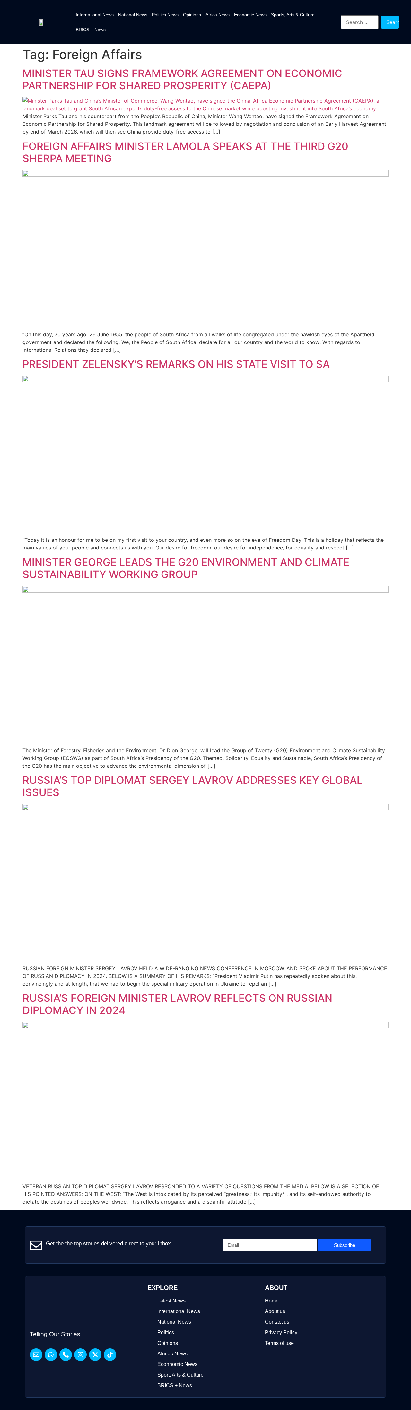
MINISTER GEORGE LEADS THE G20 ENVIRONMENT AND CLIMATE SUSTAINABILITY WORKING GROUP (185, 568)
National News (132, 14)
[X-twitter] (95, 1354)
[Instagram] (80, 1354)
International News (95, 14)
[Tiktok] (110, 1354)
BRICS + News (91, 29)
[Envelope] (36, 1354)
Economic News (250, 14)
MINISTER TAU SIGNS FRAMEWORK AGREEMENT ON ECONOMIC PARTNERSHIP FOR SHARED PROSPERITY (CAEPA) (182, 79)
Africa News (218, 14)
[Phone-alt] (65, 1354)
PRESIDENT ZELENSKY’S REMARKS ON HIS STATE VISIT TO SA (176, 364)
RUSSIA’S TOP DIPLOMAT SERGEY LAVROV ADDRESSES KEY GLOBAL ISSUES (192, 786)
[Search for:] (360, 22)
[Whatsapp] (51, 1354)
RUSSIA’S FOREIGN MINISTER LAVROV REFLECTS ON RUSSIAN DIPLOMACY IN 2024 (177, 1004)
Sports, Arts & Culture (293, 14)
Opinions (192, 14)
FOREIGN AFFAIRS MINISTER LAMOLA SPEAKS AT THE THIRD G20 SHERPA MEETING (185, 152)
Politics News (165, 14)
